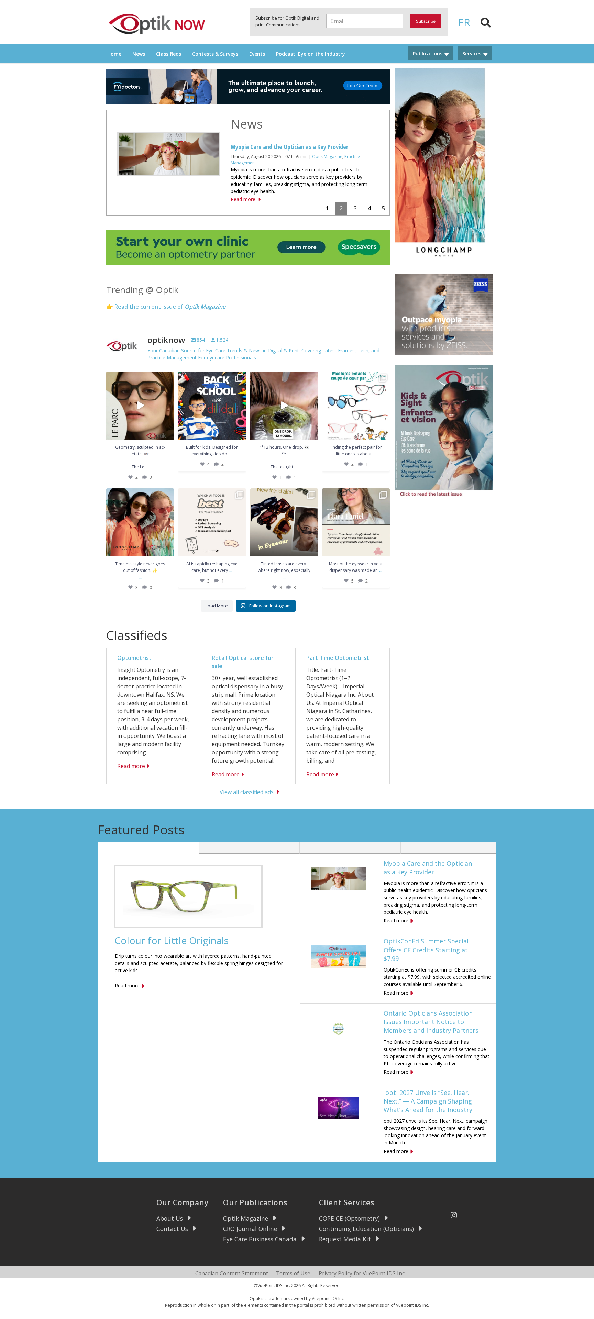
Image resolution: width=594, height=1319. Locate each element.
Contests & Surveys (215, 54)
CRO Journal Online (250, 1228)
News (138, 54)
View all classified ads (247, 792)
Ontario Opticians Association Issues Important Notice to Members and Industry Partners (431, 1021)
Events (257, 54)
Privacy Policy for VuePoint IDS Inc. (362, 1273)
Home (114, 54)
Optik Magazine (245, 1218)
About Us (169, 1218)
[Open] (140, 405)
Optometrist (134, 658)
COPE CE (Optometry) (349, 1218)
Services (471, 53)
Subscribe (426, 21)
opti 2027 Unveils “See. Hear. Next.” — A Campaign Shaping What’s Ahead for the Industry (428, 1101)
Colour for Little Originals (171, 940)
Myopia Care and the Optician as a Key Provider (428, 867)
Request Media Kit (345, 1239)
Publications (427, 53)
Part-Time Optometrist (337, 658)
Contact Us (172, 1228)
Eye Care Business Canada (260, 1239)
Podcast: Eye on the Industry (310, 54)
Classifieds (168, 54)
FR (464, 22)
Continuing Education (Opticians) (366, 1228)
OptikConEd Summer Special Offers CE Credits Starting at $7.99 (426, 949)
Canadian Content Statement (231, 1273)
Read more (243, 187)
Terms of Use (293, 1273)
